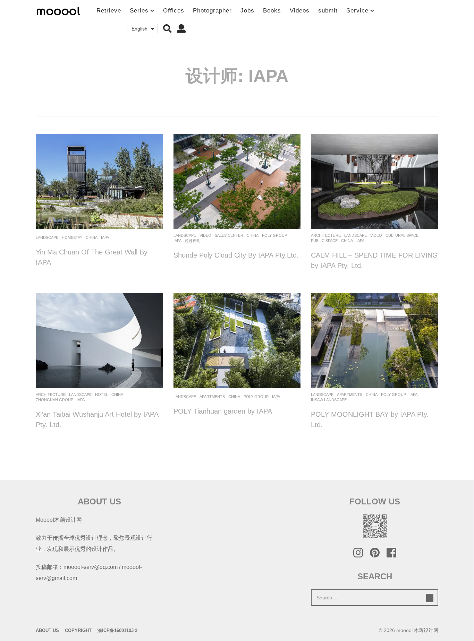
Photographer (212, 10)
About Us (47, 630)
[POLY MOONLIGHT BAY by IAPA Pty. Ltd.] (374, 340)
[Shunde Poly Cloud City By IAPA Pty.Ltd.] (237, 181)
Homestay (72, 237)
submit (328, 10)
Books (272, 10)
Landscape (47, 237)
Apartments (212, 397)
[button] (167, 29)
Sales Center (229, 235)
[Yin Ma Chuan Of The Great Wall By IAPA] (99, 181)
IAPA (105, 237)
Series (139, 10)
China (92, 237)
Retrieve (108, 10)
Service (357, 10)
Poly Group (274, 235)
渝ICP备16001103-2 (117, 630)
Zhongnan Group (54, 400)
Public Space (324, 241)
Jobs (247, 10)
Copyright (78, 630)
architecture (326, 235)
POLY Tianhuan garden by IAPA (222, 411)
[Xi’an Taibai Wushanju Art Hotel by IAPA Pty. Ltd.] (99, 340)
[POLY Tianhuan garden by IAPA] (237, 340)
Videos (300, 10)
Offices (173, 10)
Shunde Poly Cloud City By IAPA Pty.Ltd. (236, 255)
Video (205, 235)
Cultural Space (402, 235)
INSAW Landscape (329, 400)
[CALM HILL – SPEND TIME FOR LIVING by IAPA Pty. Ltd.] (374, 181)
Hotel (101, 394)
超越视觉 (192, 241)
